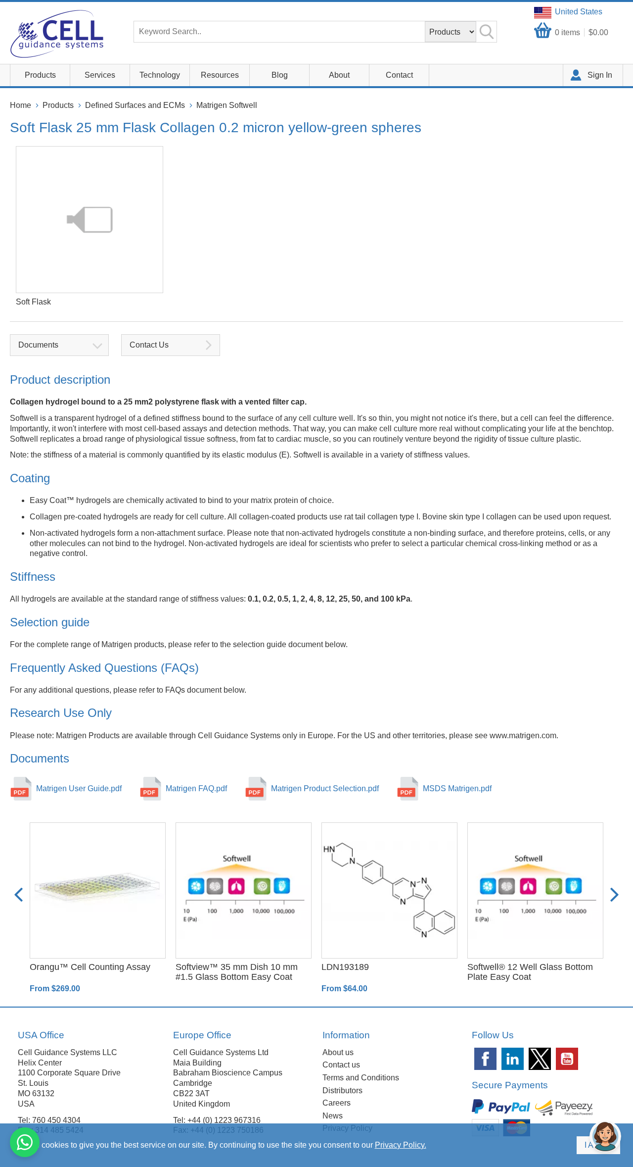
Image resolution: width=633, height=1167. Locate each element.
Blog (279, 75)
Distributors (342, 1090)
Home (20, 105)
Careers (336, 1103)
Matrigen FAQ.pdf (196, 788)
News (332, 1116)
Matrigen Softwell (226, 105)
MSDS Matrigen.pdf (457, 788)
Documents (38, 345)
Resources (220, 75)
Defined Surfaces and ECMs (135, 105)
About (339, 75)
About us (338, 1052)
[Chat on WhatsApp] (25, 1142)
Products (40, 75)
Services (100, 75)
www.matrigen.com (523, 735)
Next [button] (614, 895)
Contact (399, 75)
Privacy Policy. (400, 1145)
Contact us (341, 1065)
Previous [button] (18, 895)
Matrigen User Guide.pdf (79, 788)
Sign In (600, 75)
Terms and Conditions (360, 1077)
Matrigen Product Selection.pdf (325, 788)
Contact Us (149, 345)
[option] (98, 908)
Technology (159, 75)
